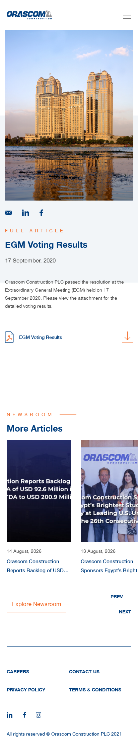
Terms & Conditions (95, 689)
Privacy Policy (26, 689)
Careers (18, 671)
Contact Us (84, 671)
